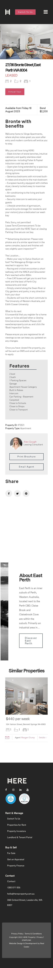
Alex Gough (30, 441)
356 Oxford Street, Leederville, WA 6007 (24, 902)
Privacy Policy (17, 934)
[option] (26, 41)
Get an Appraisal (15, 859)
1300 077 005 (13, 887)
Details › (42, 737)
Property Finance (15, 865)
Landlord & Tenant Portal (19, 837)
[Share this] (8, 493)
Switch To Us (13, 818)
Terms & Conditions (33, 934)
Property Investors (16, 831)
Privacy (40, 937)
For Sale (11, 853)
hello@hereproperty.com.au (21, 893)
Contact (11, 881)
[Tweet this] (17, 493)
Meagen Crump (28, 737)
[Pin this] (26, 493)
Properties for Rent (16, 825)
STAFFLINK (26, 940)
